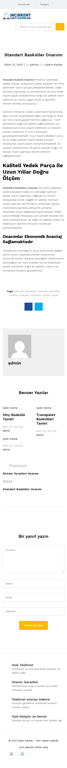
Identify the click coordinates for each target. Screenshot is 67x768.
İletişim (44, 4)
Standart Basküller (25, 291)
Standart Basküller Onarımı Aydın (38, 295)
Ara (60, 26)
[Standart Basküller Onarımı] (28, 307)
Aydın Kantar (54, 64)
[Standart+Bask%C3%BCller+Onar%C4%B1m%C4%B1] (39, 307)
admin (34, 64)
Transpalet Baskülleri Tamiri (45, 419)
